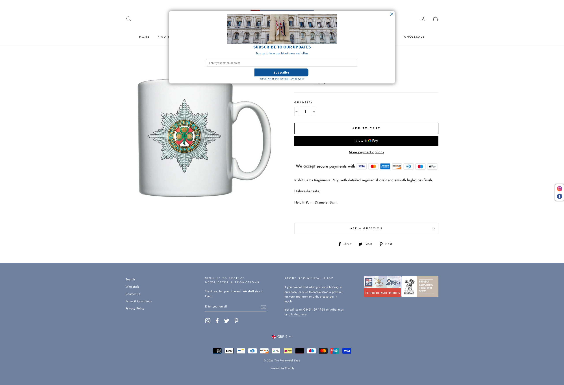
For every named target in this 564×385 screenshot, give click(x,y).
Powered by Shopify (282, 368)
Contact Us (133, 294)
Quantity (303, 102)
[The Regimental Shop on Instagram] (207, 320)
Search (130, 279)
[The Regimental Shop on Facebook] (217, 320)
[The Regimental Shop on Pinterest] (236, 320)
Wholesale (414, 37)
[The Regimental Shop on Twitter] (226, 320)
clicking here (297, 314)
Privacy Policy (135, 308)
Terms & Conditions (139, 301)
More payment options (366, 152)
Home (144, 37)
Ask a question (366, 228)
